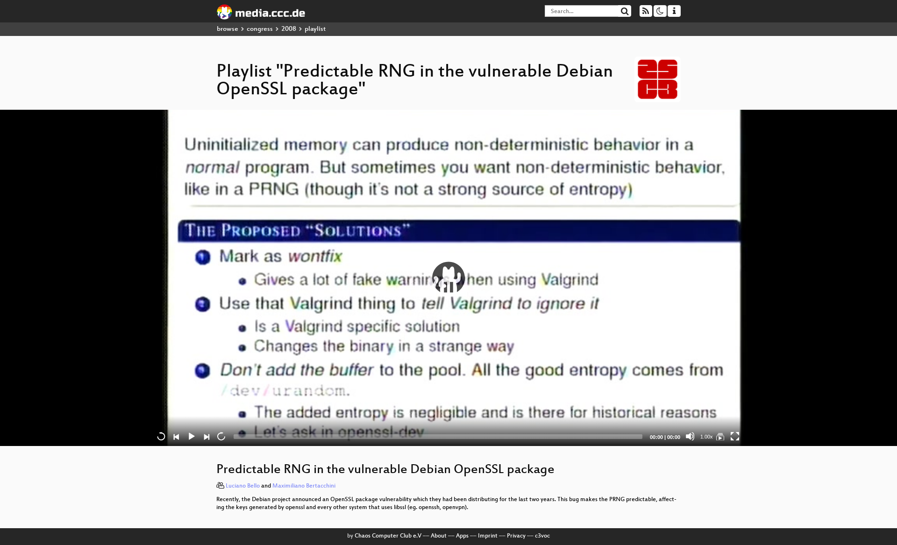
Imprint (488, 536)
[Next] (206, 436)
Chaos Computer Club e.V (388, 536)
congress (260, 29)
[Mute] (690, 436)
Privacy (516, 536)
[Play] (448, 278)
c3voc (542, 536)
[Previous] (176, 436)
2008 (288, 29)
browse (227, 29)
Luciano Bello (243, 486)
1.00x (706, 436)
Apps (462, 536)
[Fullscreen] (735, 436)
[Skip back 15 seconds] (161, 436)
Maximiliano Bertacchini (303, 486)
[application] (449, 278)
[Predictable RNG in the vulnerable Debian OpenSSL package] (720, 436)
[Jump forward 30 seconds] (221, 436)
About (439, 536)
